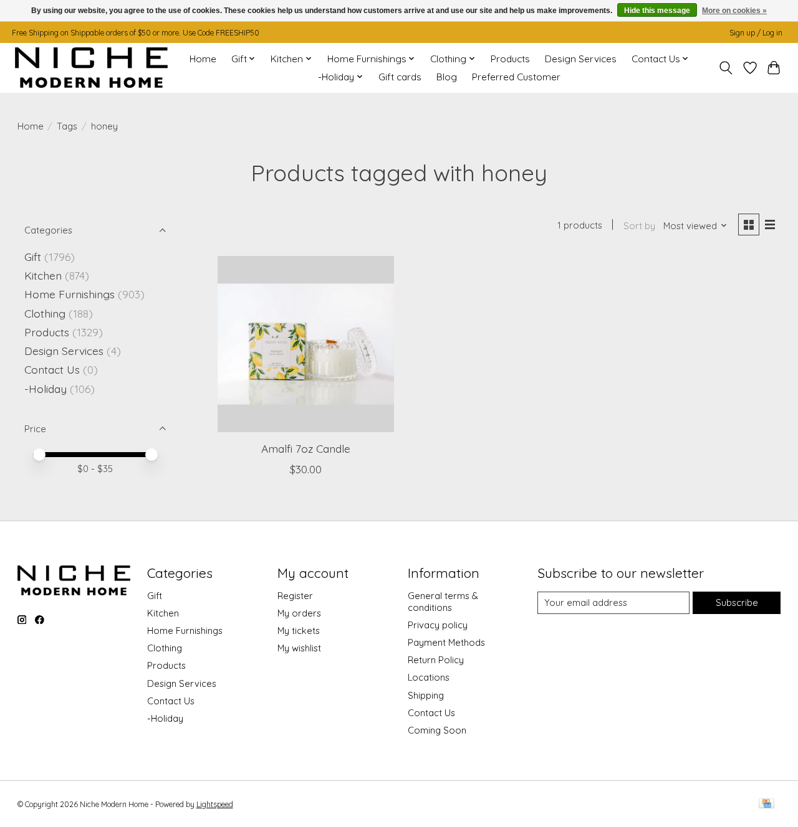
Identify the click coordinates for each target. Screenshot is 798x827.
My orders (299, 613)
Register (295, 596)
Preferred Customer (516, 77)
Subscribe (737, 602)
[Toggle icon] (725, 68)
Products (510, 59)
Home (203, 59)
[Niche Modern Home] (91, 67)
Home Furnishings (69, 294)
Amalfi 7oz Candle (305, 448)
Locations (428, 677)
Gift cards (399, 77)
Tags (67, 126)
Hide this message (657, 10)
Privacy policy (438, 625)
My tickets (298, 630)
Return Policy (436, 660)
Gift (32, 256)
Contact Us (52, 369)
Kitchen (43, 275)
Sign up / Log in (755, 32)
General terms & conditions (443, 601)
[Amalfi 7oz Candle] (306, 344)
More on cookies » (734, 10)
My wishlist (299, 648)
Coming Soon (437, 730)
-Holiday (45, 388)
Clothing (44, 313)
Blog (446, 77)
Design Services (581, 59)
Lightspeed (214, 804)
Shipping (426, 695)
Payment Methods (446, 642)
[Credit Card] (766, 804)
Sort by (639, 226)
